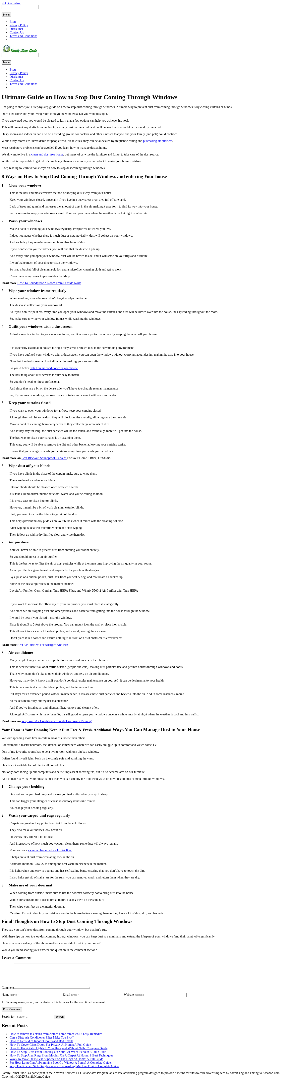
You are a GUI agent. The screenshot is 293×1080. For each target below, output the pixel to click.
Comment (8, 987)
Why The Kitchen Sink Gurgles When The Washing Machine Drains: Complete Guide (64, 1066)
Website (129, 994)
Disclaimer (16, 28)
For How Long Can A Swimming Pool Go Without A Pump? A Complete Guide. (61, 1062)
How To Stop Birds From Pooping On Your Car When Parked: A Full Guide (58, 1051)
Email (66, 994)
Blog (13, 21)
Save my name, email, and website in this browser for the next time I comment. (55, 1002)
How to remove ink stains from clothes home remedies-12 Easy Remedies (56, 1034)
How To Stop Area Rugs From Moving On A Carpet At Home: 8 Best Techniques (61, 1055)
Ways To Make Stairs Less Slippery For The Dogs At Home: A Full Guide (56, 1059)
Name (5, 994)
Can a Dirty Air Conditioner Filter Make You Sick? (42, 1037)
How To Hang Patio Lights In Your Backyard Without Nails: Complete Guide (58, 1048)
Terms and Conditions (23, 36)
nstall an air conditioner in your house (54, 368)
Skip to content (11, 3)
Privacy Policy (19, 25)
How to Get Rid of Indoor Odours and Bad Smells (41, 1041)
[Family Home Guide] (19, 52)
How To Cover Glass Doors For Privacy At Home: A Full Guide (50, 1044)
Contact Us (17, 32)
